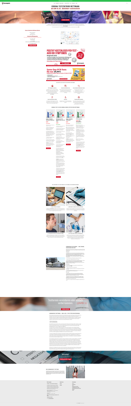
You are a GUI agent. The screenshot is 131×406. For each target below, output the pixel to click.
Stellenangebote (73, 384)
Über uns (73, 383)
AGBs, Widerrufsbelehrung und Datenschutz (76, 388)
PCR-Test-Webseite (59, 171)
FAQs (62, 157)
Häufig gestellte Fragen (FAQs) (75, 386)
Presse (73, 385)
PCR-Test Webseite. (52, 94)
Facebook (61, 383)
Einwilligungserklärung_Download (75, 387)
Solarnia (73, 390)
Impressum (73, 389)
